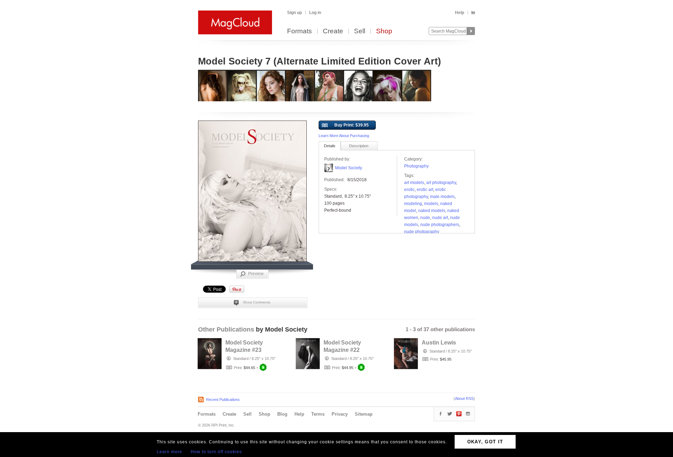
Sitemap (364, 414)
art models (414, 182)
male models (442, 196)
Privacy (340, 414)
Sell (359, 31)
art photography (441, 182)
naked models (431, 210)
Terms (318, 414)
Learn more (169, 451)
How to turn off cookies (216, 451)
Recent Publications (223, 399)
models (431, 203)
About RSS (464, 398)
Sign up (294, 12)
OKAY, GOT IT (485, 441)
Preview (256, 273)
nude (425, 217)
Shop (384, 31)
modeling (413, 203)
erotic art (425, 189)
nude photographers (439, 224)
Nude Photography (421, 231)
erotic (409, 189)
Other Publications (226, 329)
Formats (299, 31)
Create (333, 31)
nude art (440, 217)
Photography (416, 166)
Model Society (348, 167)
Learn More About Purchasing (344, 136)
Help (459, 12)
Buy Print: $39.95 (351, 125)
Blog (282, 414)
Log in (315, 12)
